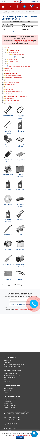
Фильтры (8, 71)
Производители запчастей (12, 375)
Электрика (8, 94)
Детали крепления (18, 55)
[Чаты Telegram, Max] (34, 434)
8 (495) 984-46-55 (14, 417)
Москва (6, 2)
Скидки (6, 392)
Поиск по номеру (9, 377)
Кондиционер (9, 98)
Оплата (6, 379)
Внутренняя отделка (11, 103)
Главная (4, 11)
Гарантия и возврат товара (12, 366)
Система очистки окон (12, 101)
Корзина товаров (9, 407)
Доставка (7, 381)
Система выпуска (10, 80)
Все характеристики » (20, 32)
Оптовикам (7, 390)
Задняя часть (13, 59)
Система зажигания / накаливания (16, 96)
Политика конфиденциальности (14, 364)
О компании (8, 360)
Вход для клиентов (10, 399)
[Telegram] (24, 7)
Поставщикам (8, 388)
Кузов (7, 48)
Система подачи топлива (13, 75)
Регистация (7, 401)
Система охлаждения (12, 82)
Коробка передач (10, 84)
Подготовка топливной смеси (14, 78)
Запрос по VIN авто (10, 405)
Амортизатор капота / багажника (19, 66)
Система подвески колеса (13, 91)
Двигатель (8, 68)
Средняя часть (13, 52)
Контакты (7, 362)
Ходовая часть (9, 89)
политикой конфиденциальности (24, 309)
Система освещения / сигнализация (20, 64)
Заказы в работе (9, 403)
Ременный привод (11, 73)
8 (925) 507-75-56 (14, 419)
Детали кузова (13, 61)
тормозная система (11, 87)
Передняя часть (14, 50)
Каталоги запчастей (10, 373)
